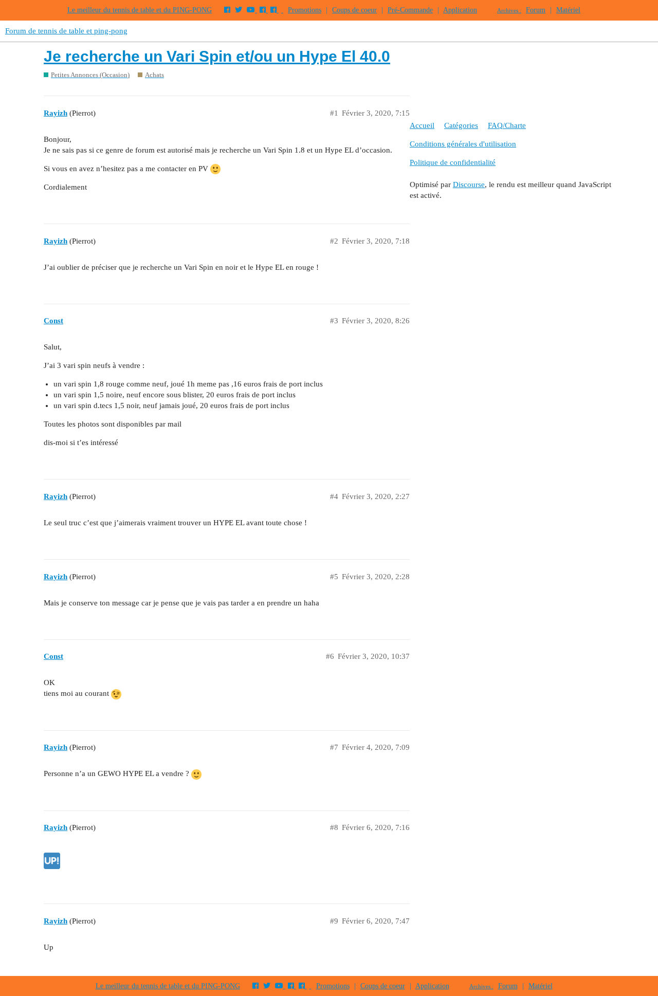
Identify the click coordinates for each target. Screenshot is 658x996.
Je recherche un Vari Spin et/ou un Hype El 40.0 (217, 56)
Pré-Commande (410, 10)
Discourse (469, 184)
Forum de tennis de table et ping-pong (66, 31)
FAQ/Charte (507, 125)
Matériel (568, 10)
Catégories (461, 125)
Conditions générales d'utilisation (463, 144)
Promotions (304, 10)
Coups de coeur (354, 10)
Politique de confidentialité (453, 162)
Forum (535, 10)
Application (460, 10)
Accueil (422, 125)
